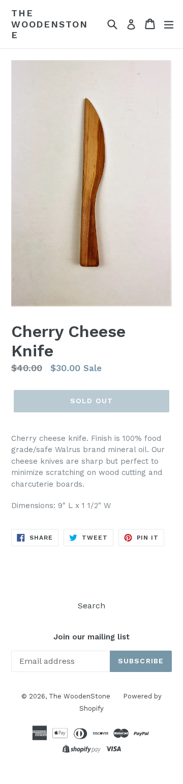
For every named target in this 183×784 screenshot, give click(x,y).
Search (91, 605)
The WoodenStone (49, 24)
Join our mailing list (91, 636)
